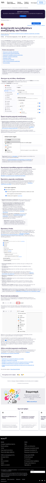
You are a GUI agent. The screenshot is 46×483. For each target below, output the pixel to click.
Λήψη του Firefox (36, 23)
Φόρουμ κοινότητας (20, 3)
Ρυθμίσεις (10, 7)
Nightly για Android (5, 465)
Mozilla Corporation (7, 470)
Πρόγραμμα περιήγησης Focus (31, 452)
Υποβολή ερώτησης (26, 3)
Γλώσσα (32, 469)
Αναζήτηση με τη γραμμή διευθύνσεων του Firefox (13, 358)
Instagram (44, 480)
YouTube (42, 480)
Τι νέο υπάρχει (38, 25)
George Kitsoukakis (25, 383)
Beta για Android (4, 461)
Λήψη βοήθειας (27, 465)
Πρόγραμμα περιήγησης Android (31, 448)
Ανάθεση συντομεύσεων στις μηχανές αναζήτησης (15, 353)
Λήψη (25, 444)
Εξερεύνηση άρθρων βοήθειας (11, 3)
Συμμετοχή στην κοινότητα (7, 450)
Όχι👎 (22, 374)
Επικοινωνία (3, 481)
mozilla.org (3, 479)
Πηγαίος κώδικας (4, 446)
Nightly (2, 463)
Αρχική (2, 7)
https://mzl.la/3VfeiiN (15, 369)
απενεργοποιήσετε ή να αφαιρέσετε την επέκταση (19, 159)
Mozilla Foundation (13, 469)
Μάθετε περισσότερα (32, 401)
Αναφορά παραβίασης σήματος (8, 444)
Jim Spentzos (19, 383)
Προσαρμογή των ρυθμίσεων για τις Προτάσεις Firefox (28, 291)
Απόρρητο (43, 25)
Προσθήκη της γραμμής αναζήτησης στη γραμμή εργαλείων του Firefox (17, 362)
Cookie (23, 479)
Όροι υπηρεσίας (10, 479)
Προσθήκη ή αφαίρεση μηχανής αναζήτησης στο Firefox (13, 175)
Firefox (5, 7)
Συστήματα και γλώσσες (31, 25)
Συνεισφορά (34, 2)
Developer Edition (5, 457)
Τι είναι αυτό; (27, 459)
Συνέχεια (23, 16)
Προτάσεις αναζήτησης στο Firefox (9, 360)
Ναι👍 (18, 374)
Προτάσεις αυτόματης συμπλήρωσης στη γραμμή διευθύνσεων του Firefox (15, 234)
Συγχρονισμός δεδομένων (30, 463)
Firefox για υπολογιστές (29, 446)
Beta (2, 459)
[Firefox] (2, 24)
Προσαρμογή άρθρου (5, 20)
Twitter (2, 448)
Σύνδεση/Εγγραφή (41, 3)
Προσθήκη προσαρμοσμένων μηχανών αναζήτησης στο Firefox (15, 363)
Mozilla (4, 439)
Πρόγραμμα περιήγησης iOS (30, 450)
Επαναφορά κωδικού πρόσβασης (31, 461)
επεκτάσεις (15, 156)
